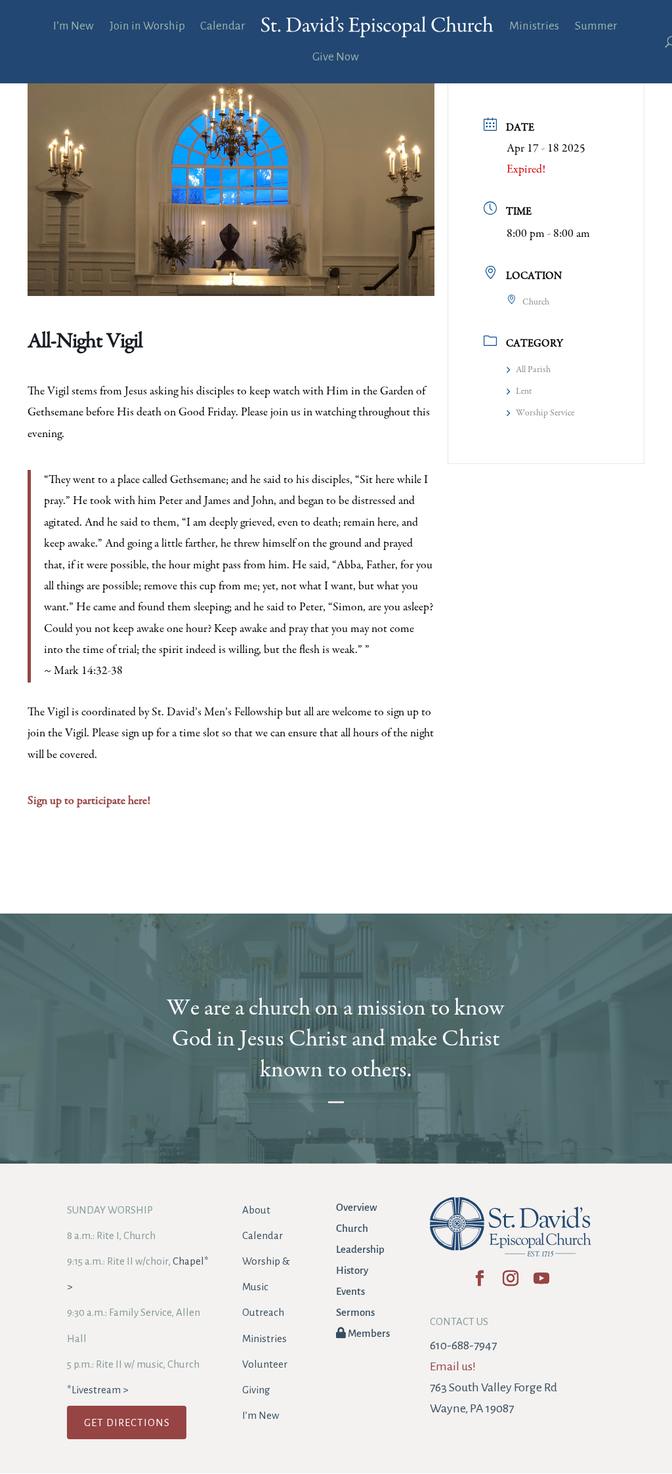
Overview (356, 1207)
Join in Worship (147, 27)
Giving (256, 1389)
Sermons (355, 1312)
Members (368, 1333)
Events (350, 1291)
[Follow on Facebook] (480, 1282)
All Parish (533, 370)
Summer (596, 27)
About (256, 1209)
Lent (524, 391)
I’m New (73, 27)
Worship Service (545, 413)
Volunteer (264, 1364)
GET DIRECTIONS (127, 1422)
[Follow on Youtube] (541, 1282)
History (352, 1270)
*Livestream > (97, 1389)
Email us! (453, 1366)
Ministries (534, 27)
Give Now (335, 58)
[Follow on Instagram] (511, 1282)
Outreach (263, 1312)
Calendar (222, 27)
